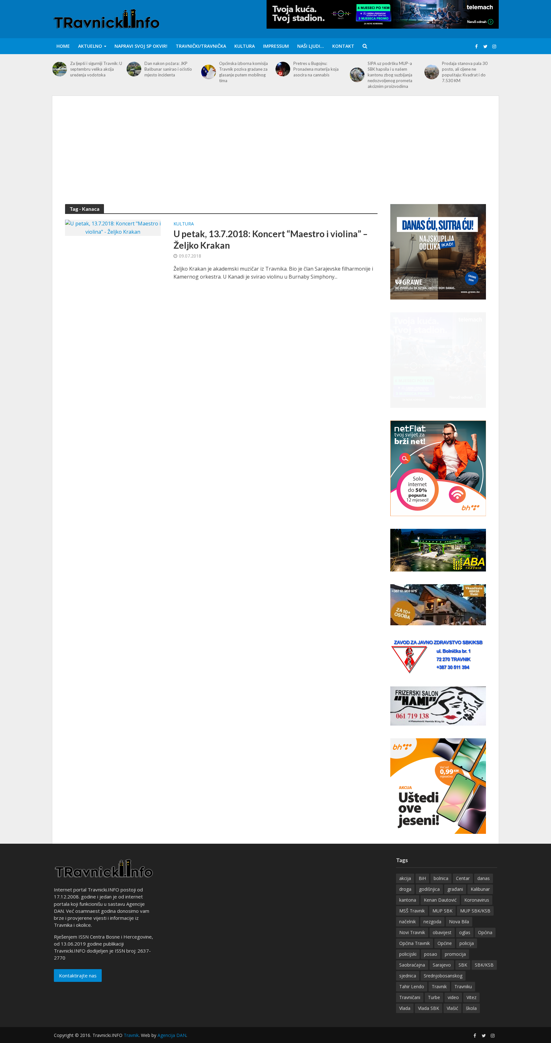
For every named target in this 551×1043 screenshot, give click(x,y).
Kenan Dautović (440, 900)
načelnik (407, 922)
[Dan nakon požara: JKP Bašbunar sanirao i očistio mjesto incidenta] (134, 69)
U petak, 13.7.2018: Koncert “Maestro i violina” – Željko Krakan (270, 239)
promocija (455, 954)
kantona (407, 900)
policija (466, 943)
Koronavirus (476, 900)
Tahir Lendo (411, 986)
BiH (422, 878)
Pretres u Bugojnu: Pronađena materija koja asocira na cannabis (316, 69)
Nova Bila (459, 922)
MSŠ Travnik (412, 911)
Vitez (471, 997)
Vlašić (452, 1008)
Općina (485, 932)
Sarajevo (442, 965)
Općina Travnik (414, 943)
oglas (464, 932)
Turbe (434, 997)
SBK (463, 965)
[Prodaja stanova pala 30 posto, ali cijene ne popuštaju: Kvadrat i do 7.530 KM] (431, 72)
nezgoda (432, 922)
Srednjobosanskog (443, 976)
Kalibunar (480, 889)
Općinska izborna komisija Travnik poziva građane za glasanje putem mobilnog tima (243, 72)
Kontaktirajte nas (78, 975)
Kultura (244, 46)
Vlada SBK (428, 1008)
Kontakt (343, 46)
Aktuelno (90, 46)
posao (430, 954)
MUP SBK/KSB (475, 911)
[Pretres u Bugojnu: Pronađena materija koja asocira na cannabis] (283, 69)
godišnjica (429, 889)
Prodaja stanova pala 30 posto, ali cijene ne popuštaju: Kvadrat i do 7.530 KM (465, 72)
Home (63, 46)
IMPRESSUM (276, 46)
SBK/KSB (484, 965)
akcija (405, 878)
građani (455, 889)
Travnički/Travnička (201, 46)
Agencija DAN (172, 1035)
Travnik (439, 986)
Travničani (409, 997)
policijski (407, 954)
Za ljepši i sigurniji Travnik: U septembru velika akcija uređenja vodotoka (96, 69)
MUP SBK (442, 911)
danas (483, 878)
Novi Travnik (412, 932)
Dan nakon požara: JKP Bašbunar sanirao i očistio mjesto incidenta (168, 69)
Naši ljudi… (310, 46)
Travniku (463, 986)
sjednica (407, 976)
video (453, 997)
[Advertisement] (275, 156)
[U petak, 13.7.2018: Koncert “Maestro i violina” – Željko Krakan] (113, 227)
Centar (463, 878)
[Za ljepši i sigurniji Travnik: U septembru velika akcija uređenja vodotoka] (59, 69)
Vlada (404, 1008)
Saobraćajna (412, 965)
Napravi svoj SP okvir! (140, 46)
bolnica (441, 878)
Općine (444, 943)
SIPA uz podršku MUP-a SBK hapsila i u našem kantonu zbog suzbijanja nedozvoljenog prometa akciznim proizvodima (390, 75)
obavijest (442, 932)
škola (471, 1008)
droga (405, 889)
